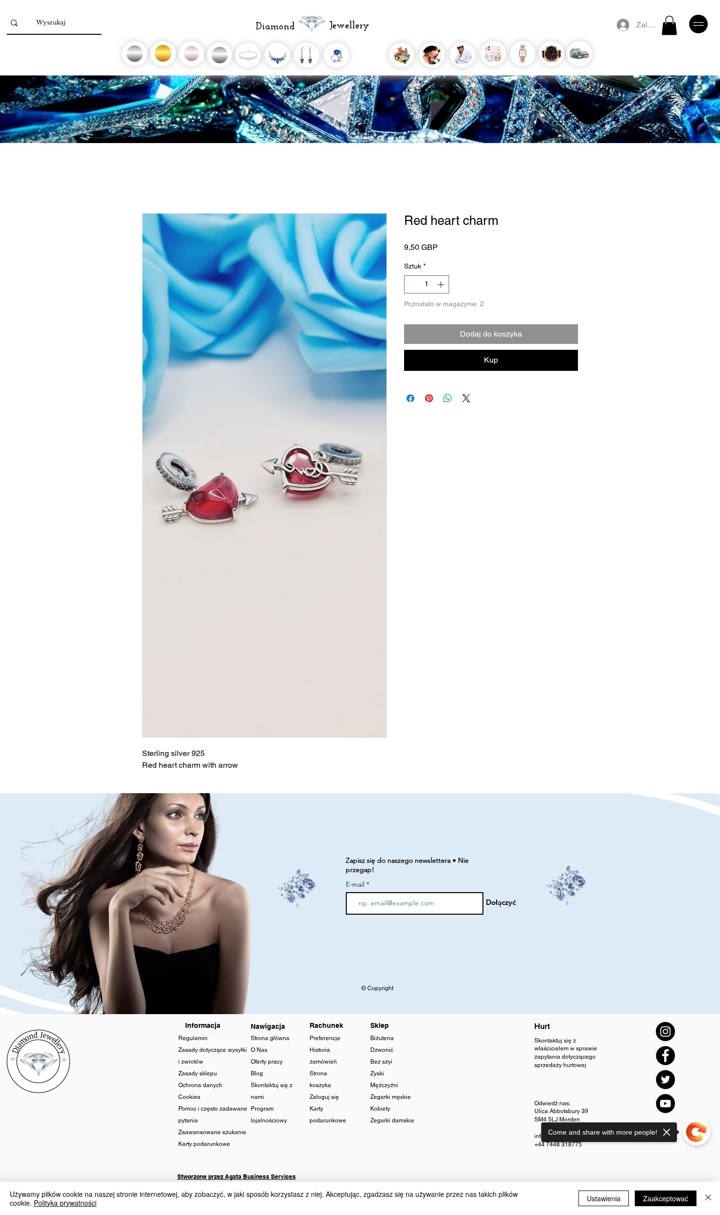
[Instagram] (665, 1031)
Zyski (377, 1073)
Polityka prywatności (65, 1203)
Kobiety (381, 1108)
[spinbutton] (426, 284)
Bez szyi (381, 1061)
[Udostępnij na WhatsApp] (448, 398)
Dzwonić (381, 1049)
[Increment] (441, 284)
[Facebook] (665, 1055)
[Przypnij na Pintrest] (429, 398)
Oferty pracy (267, 1061)
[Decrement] (412, 284)
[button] (669, 25)
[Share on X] (466, 398)
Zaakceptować (665, 1198)
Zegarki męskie (391, 1097)
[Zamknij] (708, 1198)
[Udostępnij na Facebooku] (410, 398)
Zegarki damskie (393, 1120)
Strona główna (271, 1038)
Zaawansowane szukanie (212, 1132)
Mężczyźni (384, 1085)
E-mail (355, 884)
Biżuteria (382, 1038)
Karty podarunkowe (204, 1144)
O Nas (259, 1049)
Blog (257, 1073)
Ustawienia (604, 1198)
